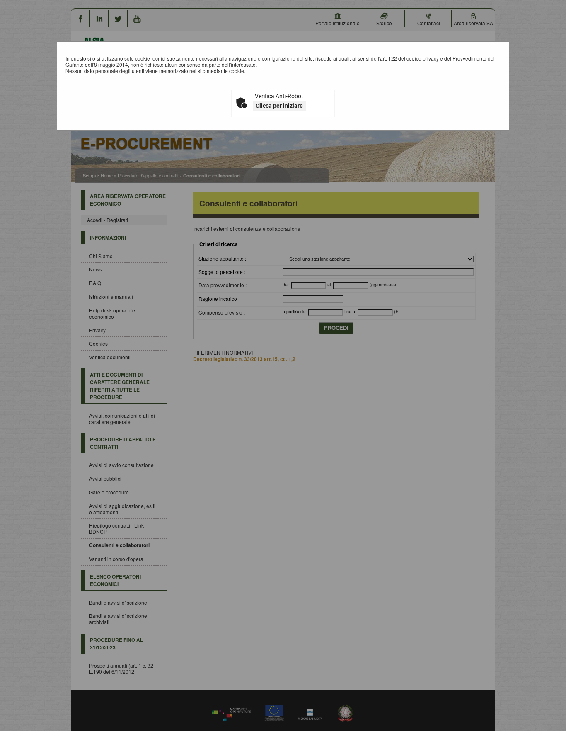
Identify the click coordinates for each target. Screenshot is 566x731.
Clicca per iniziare (279, 105)
